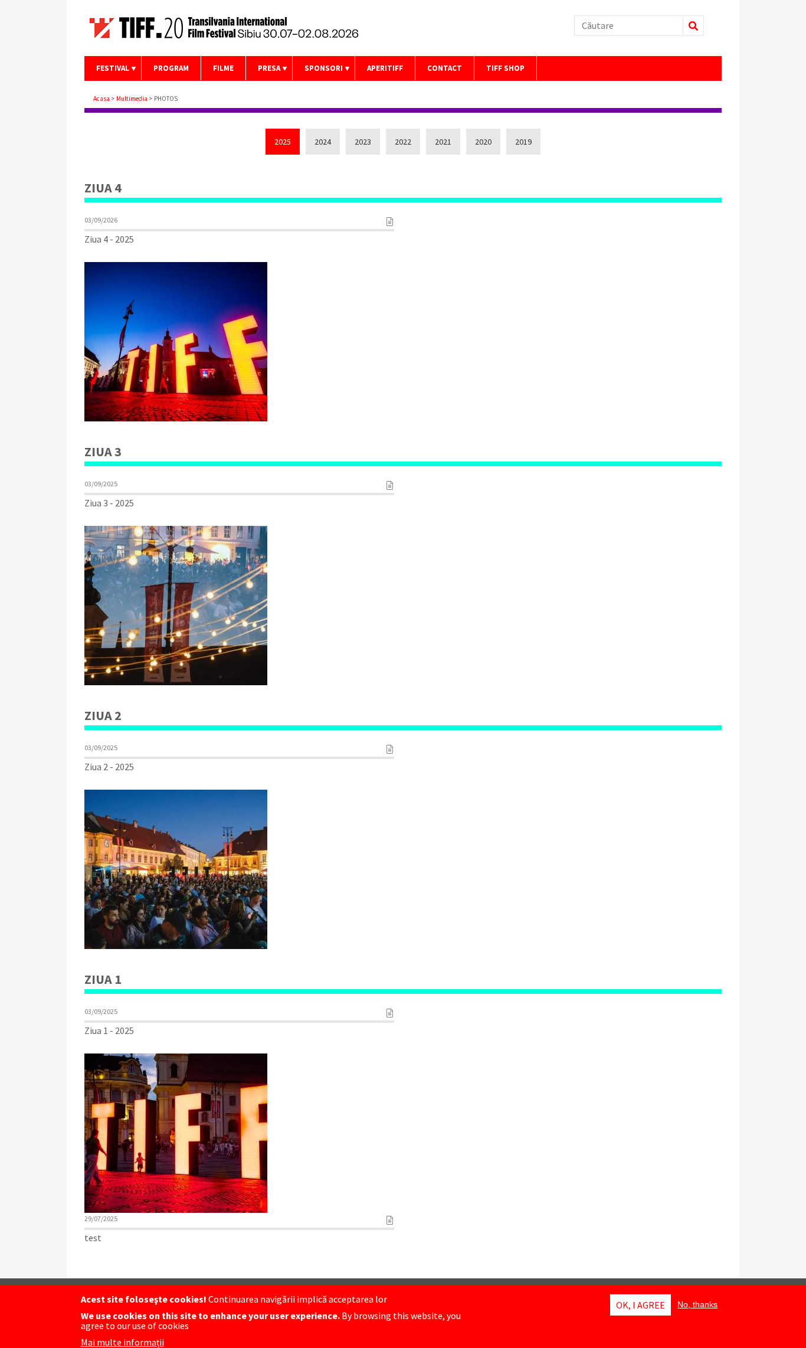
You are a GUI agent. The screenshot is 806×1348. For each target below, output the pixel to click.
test (92, 1238)
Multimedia (132, 98)
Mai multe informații (122, 1342)
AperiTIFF (385, 68)
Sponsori (318, 71)
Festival (106, 71)
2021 (443, 141)
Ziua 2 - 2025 (109, 767)
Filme (223, 68)
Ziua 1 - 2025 (109, 1030)
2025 (282, 141)
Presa (263, 71)
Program (171, 68)
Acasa (101, 98)
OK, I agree (640, 1305)
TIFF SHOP (505, 68)
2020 (483, 141)
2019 (523, 141)
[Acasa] (231, 39)
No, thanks (697, 1304)
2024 (322, 141)
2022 (403, 141)
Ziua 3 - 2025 (109, 503)
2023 (363, 141)
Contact (444, 68)
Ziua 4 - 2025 (109, 239)
